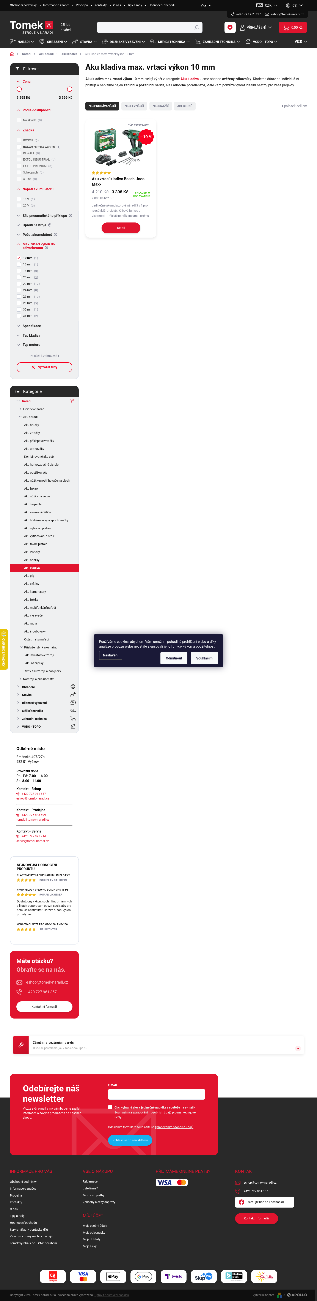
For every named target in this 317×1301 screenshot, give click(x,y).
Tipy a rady (134, 5)
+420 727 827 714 (34, 836)
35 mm (30, 316)
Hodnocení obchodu (162, 5)
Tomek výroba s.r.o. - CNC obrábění (33, 1243)
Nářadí (26, 401)
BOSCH (30, 140)
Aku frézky (31, 599)
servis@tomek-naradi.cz (32, 841)
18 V (28, 199)
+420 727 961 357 (34, 793)
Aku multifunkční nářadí (40, 607)
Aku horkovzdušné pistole (41, 464)
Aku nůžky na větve (37, 496)
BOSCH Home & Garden (41, 147)
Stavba (27, 695)
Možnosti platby (93, 1195)
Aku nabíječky (34, 663)
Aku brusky (31, 425)
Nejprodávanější (102, 106)
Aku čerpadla (33, 504)
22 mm (31, 284)
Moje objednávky (94, 1232)
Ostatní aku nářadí (36, 639)
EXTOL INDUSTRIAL (38, 159)
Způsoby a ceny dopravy (99, 1202)
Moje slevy (90, 1246)
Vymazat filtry (47, 367)
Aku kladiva (32, 568)
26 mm (31, 296)
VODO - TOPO (31, 726)
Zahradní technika (34, 719)
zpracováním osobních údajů (152, 1112)
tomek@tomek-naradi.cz (32, 819)
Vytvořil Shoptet (263, 1295)
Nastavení (110, 655)
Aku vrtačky (32, 433)
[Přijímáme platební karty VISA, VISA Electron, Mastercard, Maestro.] (83, 1276)
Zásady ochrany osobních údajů (31, 1236)
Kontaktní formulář (44, 1006)
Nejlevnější (134, 106)
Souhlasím (204, 658)
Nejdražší (161, 106)
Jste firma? (90, 1188)
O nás (117, 5)
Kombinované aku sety (39, 456)
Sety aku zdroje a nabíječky (43, 671)
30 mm (30, 309)
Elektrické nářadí (34, 409)
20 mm (30, 277)
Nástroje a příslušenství (38, 679)
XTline (29, 179)
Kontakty (100, 5)
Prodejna (82, 5)
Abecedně (184, 106)
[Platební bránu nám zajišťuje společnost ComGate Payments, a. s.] (52, 1276)
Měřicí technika (32, 711)
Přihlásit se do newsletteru (130, 1140)
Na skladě (32, 120)
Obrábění (28, 687)
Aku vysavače (33, 615)
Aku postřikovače (35, 472)
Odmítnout (174, 658)
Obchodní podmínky (23, 5)
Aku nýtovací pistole (37, 528)
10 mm (30, 258)
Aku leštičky (32, 552)
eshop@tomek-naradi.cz (32, 798)
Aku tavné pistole (35, 544)
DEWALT (31, 153)
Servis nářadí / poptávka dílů (29, 1229)
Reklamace (90, 1181)
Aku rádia (30, 623)
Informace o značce (56, 5)
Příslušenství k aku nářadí (41, 647)
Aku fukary (31, 488)
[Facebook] (230, 27)
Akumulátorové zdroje (40, 655)
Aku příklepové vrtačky (39, 441)
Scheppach (32, 172)
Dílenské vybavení (34, 703)
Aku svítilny (31, 583)
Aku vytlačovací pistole (39, 536)
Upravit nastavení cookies (111, 1295)
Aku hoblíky (31, 560)
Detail (121, 228)
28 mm (30, 303)
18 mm (30, 271)
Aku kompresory (35, 591)
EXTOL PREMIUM (37, 166)
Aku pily (29, 575)
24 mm (30, 290)
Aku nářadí (30, 417)
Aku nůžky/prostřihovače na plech (47, 480)
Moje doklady (91, 1239)
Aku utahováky (34, 449)
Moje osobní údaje (95, 1225)
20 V (28, 205)
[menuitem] (22, 41)
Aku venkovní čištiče (37, 512)
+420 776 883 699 (34, 815)
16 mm (30, 264)
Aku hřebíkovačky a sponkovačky (46, 520)
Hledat (196, 27)
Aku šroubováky (35, 631)
